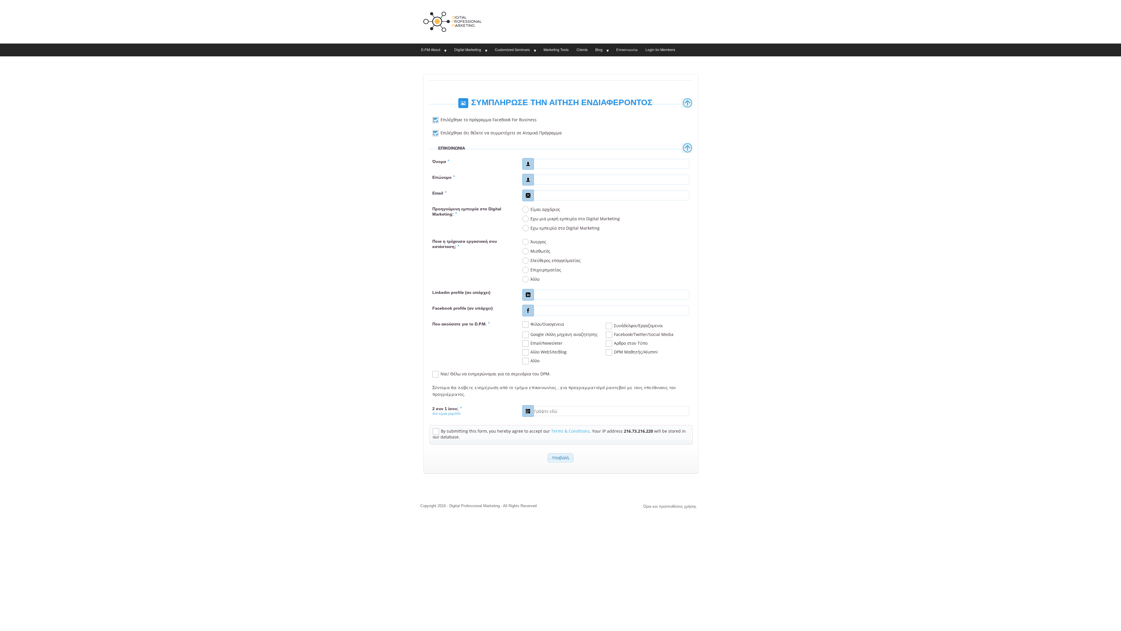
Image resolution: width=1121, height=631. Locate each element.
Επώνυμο (443, 177)
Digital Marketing (467, 49)
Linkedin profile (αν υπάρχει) (461, 292)
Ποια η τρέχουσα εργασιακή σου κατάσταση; (464, 244)
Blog (599, 49)
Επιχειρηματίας (545, 270)
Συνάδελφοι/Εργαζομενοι (638, 325)
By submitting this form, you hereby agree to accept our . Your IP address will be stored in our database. (559, 434)
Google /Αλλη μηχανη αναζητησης (564, 334)
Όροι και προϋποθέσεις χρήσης (669, 506)
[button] (560, 457)
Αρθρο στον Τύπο (630, 343)
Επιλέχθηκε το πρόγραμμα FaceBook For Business (489, 119)
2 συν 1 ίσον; (447, 408)
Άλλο (534, 279)
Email (439, 193)
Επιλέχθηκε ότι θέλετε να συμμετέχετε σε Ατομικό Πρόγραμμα (501, 133)
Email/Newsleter (546, 343)
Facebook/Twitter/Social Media (643, 334)
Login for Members (660, 49)
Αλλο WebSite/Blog (548, 352)
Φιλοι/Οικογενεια (547, 324)
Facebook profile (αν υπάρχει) (462, 308)
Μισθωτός (540, 251)
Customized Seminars (512, 49)
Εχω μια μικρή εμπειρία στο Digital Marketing (575, 218)
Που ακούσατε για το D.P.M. (461, 324)
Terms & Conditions (570, 431)
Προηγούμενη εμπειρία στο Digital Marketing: (466, 212)
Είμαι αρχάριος (545, 209)
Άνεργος (538, 242)
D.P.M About (430, 49)
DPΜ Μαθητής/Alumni (636, 352)
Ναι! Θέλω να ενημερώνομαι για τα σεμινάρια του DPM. (496, 374)
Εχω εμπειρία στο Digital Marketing (565, 228)
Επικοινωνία (627, 49)
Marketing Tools (556, 49)
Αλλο (534, 360)
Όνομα (441, 161)
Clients (582, 49)
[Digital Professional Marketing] (452, 20)
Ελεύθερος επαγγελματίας (555, 260)
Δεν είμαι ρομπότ (446, 413)
